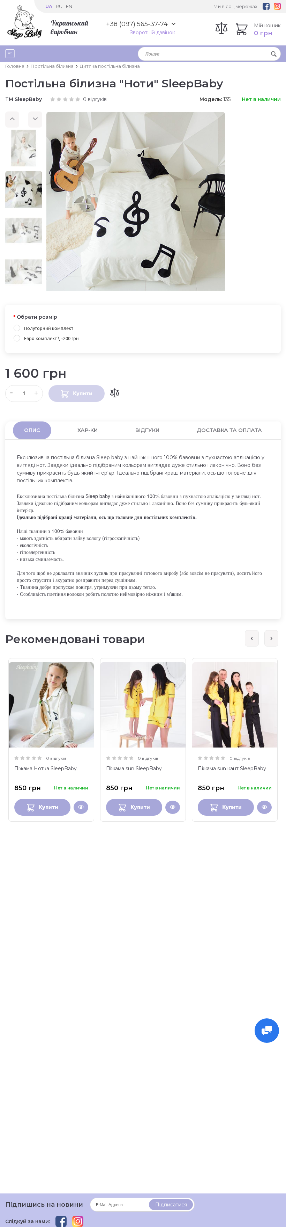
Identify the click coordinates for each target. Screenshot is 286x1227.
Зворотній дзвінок (152, 32)
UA (48, 6)
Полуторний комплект (48, 328)
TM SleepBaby (23, 99)
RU (59, 6)
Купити (48, 807)
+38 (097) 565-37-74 (137, 24)
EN (69, 6)
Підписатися (171, 1204)
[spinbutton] (24, 393)
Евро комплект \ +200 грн (51, 338)
